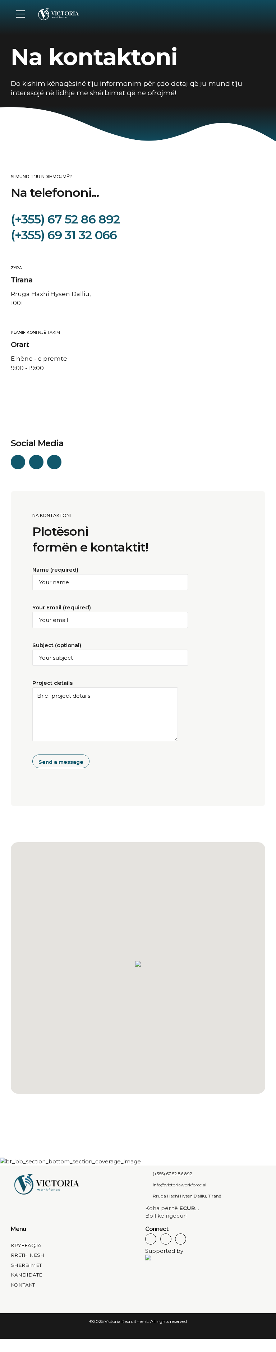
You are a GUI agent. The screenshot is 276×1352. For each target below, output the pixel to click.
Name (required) (55, 569)
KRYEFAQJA (26, 1245)
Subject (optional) (56, 645)
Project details (52, 682)
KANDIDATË (26, 1275)
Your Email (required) (61, 607)
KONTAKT (23, 1285)
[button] (138, 964)
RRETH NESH (28, 1255)
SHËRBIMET (26, 1265)
